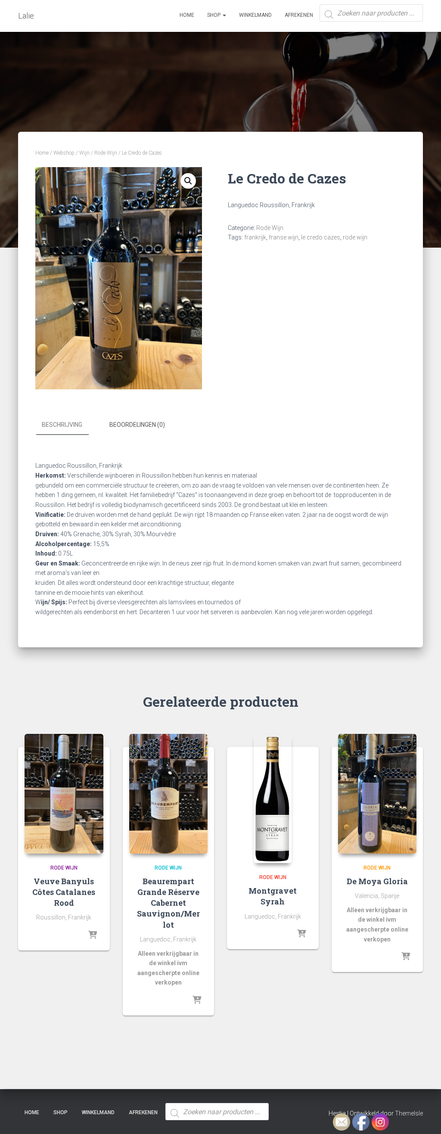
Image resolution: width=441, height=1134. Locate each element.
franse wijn (283, 237)
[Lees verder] (92, 935)
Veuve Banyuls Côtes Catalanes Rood (63, 892)
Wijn (84, 153)
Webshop (64, 153)
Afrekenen (299, 15)
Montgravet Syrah (272, 896)
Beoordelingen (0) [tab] (137, 424)
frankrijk (255, 237)
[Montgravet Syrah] (273, 798)
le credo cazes (320, 237)
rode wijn (355, 237)
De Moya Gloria (377, 881)
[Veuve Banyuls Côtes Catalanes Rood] (64, 794)
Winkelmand (255, 15)
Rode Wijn (105, 153)
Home (187, 15)
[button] (188, 181)
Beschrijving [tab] (62, 424)
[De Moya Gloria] (377, 794)
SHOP (214, 15)
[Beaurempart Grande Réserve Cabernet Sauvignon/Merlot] (168, 794)
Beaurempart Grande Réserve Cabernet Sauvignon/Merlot (168, 903)
